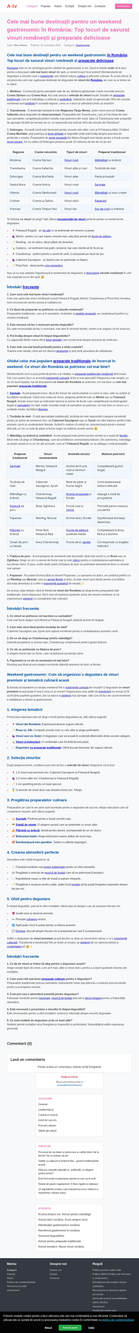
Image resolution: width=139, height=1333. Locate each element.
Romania (12, 68)
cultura (81, 76)
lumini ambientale (54, 867)
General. (43, 1104)
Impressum (99, 1306)
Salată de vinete (26, 824)
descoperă (92, 273)
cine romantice (54, 265)
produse (30, 103)
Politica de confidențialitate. (21, 1282)
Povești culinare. (47, 1125)
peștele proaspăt (86, 313)
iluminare (44, 998)
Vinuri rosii (71, 193)
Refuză (48, 1327)
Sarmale (100, 184)
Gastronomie (83, 45)
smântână (66, 99)
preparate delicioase (96, 60)
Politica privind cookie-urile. (107, 1270)
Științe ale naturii (47, 1130)
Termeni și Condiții (17, 1286)
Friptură (15, 506)
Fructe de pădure (77, 530)
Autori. (58, 6)
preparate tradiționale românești (94, 374)
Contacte (100, 6)
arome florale (55, 579)
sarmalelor (23, 405)
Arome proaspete (77, 494)
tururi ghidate (56, 133)
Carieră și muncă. (48, 1114)
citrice (70, 510)
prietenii (28, 598)
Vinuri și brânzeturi (28, 741)
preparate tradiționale (72, 361)
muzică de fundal (55, 872)
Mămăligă (101, 160)
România (96, 80)
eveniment (104, 691)
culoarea (31, 919)
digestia (43, 409)
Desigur (20, 931)
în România (117, 55)
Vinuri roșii (71, 160)
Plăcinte (15, 530)
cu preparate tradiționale (45, 747)
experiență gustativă (56, 583)
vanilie (86, 542)
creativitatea (14, 946)
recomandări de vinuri (71, 219)
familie (124, 435)
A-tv (12, 6)
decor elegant (93, 998)
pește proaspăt (58, 137)
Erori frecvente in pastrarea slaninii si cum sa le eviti (67, 1178)
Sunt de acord (70, 1327)
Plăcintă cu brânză (27, 830)
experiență (46, 76)
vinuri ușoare (15, 141)
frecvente (31, 287)
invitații (76, 884)
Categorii (31, 6)
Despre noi (84, 6)
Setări (91, 1327)
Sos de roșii (102, 209)
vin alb (46, 230)
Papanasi (100, 201)
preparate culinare (53, 978)
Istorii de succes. (47, 1120)
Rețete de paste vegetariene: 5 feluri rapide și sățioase (68, 1183)
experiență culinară (57, 378)
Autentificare (123, 6)
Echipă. (70, 6)
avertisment (13, 1290)
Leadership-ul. (46, 1109)
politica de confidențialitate (118, 1320)
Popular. (46, 6)
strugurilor (62, 351)
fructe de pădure (101, 236)
